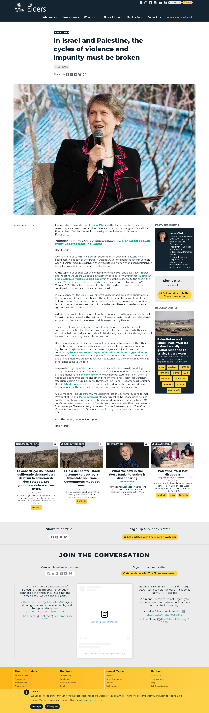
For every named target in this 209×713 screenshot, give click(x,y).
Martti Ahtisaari (88, 397)
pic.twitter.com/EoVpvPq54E (164, 614)
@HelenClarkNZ (53, 602)
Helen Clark (61, 67)
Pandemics (65, 679)
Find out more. (96, 700)
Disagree (52, 706)
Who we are (50, 17)
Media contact (157, 679)
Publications (134, 17)
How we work (70, 17)
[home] (33, 7)
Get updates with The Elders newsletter (174, 295)
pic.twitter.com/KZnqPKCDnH (45, 611)
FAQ (153, 683)
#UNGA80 (29, 586)
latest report (71, 384)
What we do (91, 17)
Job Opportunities (159, 686)
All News (109, 676)
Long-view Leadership (179, 17)
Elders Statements (113, 679)
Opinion (109, 683)
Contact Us (154, 17)
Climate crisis (66, 676)
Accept (36, 706)
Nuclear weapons (68, 683)
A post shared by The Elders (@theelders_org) (104, 653)
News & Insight (113, 17)
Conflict (63, 686)
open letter (91, 374)
